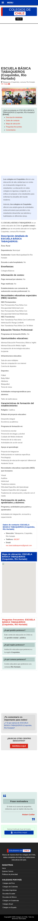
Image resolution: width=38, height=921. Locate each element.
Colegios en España (9, 907)
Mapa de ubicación (13, 124)
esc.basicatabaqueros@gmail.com (19, 545)
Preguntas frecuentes (14, 127)
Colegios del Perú (9, 883)
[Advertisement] (19, 45)
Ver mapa (4, 84)
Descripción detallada (14, 117)
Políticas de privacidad (10, 874)
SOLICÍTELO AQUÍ (20, 832)
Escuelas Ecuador (9, 893)
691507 (17, 539)
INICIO (19, 19)
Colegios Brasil (8, 904)
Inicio (4, 868)
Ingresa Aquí (19, 746)
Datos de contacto (12, 120)
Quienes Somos (7, 871)
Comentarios (11, 130)
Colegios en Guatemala (11, 900)
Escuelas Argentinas (10, 890)
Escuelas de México (10, 897)
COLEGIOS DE (20, 11)
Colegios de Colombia (10, 887)
